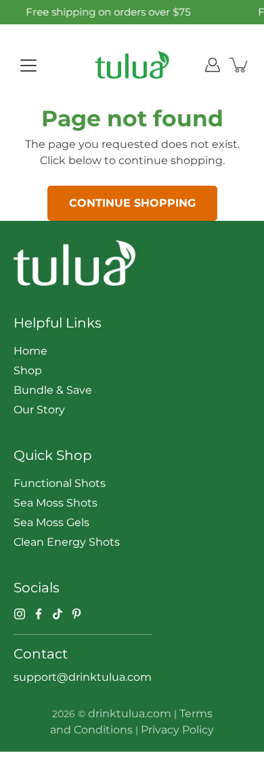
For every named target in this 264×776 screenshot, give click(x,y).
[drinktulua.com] (132, 65)
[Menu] (28, 65)
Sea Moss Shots (55, 502)
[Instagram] (20, 614)
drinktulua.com (129, 713)
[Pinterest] (76, 614)
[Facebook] (38, 614)
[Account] (212, 65)
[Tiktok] (57, 614)
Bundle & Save (53, 390)
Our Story (39, 409)
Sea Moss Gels (51, 522)
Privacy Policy (177, 729)
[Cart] (239, 65)
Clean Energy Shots (67, 542)
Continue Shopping (132, 203)
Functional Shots (60, 483)
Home (30, 350)
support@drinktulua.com (83, 677)
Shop (28, 370)
